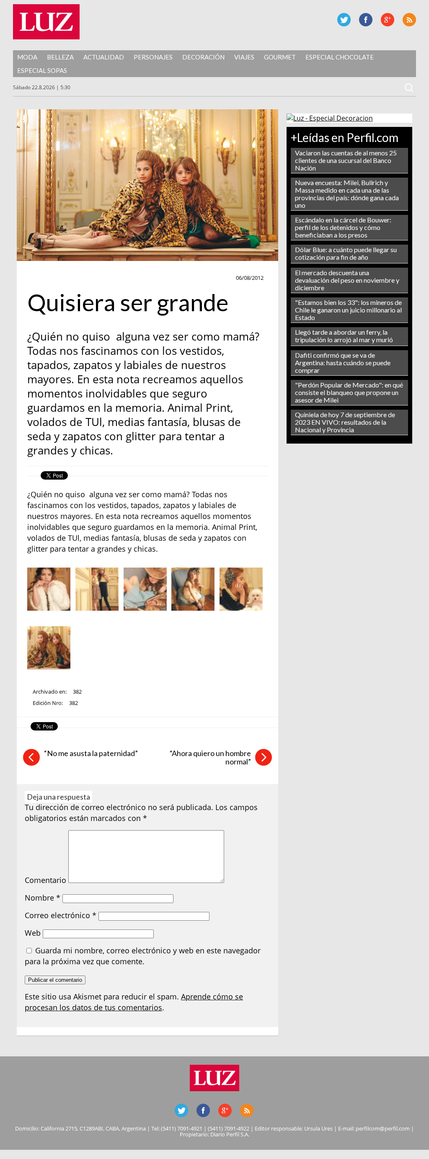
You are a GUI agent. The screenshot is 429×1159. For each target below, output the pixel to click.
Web (33, 933)
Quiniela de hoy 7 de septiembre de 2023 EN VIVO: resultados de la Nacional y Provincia (345, 422)
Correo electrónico (60, 915)
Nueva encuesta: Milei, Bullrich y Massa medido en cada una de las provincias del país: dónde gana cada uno (347, 193)
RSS (409, 19)
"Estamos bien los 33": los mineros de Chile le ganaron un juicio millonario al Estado (348, 309)
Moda (27, 57)
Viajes (244, 57)
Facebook (365, 19)
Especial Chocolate (339, 57)
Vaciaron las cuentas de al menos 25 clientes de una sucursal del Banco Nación (346, 160)
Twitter (344, 19)
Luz (46, 21)
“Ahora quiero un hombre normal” (210, 757)
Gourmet (280, 57)
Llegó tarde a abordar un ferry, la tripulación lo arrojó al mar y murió (344, 335)
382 (77, 691)
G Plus (387, 19)
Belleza (60, 57)
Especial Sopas (42, 70)
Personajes (153, 57)
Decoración (203, 57)
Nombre (42, 898)
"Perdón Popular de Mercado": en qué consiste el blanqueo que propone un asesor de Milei (349, 392)
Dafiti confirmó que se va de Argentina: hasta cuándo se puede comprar (342, 362)
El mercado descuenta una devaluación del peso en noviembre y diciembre (347, 280)
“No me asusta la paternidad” (91, 753)
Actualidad (103, 57)
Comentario (45, 880)
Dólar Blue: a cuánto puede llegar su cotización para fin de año (346, 253)
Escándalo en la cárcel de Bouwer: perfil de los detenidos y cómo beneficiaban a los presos (343, 227)
